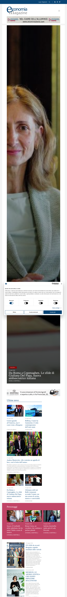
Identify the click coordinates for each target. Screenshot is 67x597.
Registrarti (44, 2)
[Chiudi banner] (61, 283)
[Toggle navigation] (59, 11)
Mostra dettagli (55, 308)
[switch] (26, 303)
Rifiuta (14, 312)
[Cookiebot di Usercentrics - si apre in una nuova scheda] (53, 284)
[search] (49, 2)
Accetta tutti (52, 312)
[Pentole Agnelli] (33, 392)
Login (39, 2)
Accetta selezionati (33, 312)
